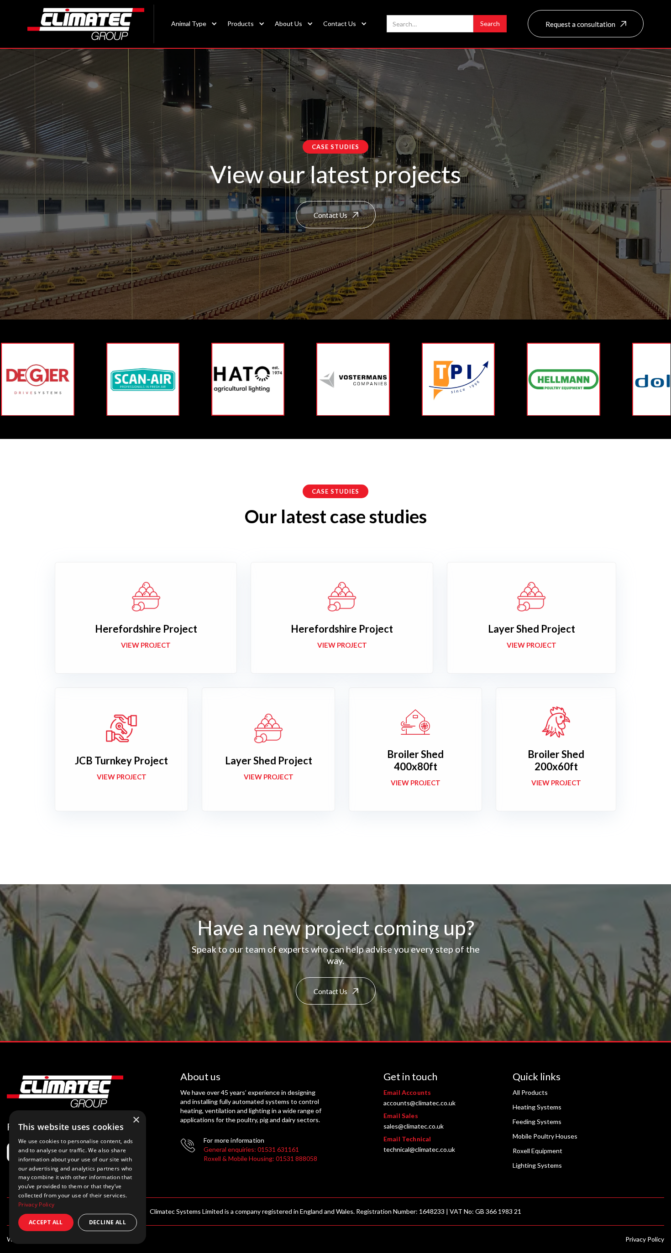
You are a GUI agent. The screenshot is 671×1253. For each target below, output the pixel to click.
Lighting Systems (537, 1165)
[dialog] (77, 1177)
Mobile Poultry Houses (545, 1136)
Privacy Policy (644, 1239)
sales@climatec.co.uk (413, 1126)
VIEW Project (146, 645)
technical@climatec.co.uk (419, 1149)
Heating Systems (537, 1107)
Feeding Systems (537, 1121)
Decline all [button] (107, 1222)
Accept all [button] (46, 1222)
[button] (191, 24)
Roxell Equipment (537, 1151)
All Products (530, 1092)
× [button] (135, 1120)
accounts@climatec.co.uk (419, 1103)
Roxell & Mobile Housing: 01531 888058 (260, 1158)
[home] (90, 24)
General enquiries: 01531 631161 (251, 1149)
